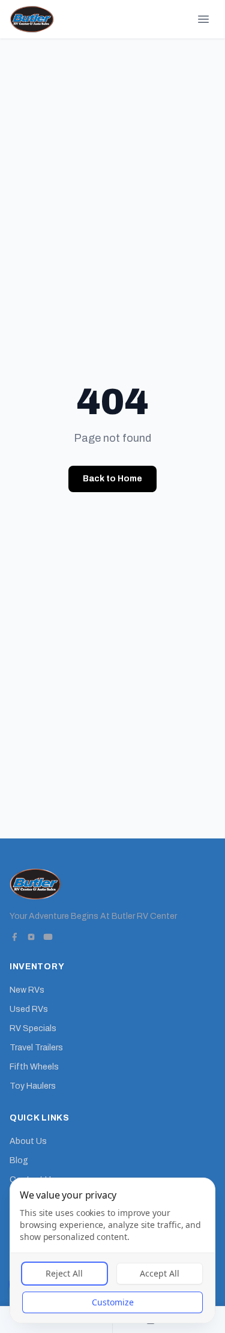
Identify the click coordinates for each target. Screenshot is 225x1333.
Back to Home (112, 478)
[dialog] (112, 1250)
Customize (113, 1302)
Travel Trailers (36, 1047)
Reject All (64, 1273)
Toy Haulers (33, 1086)
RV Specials (33, 1028)
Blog (19, 1160)
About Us (28, 1141)
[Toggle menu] (203, 19)
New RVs (27, 989)
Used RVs (29, 1009)
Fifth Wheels (34, 1066)
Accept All (159, 1273)
